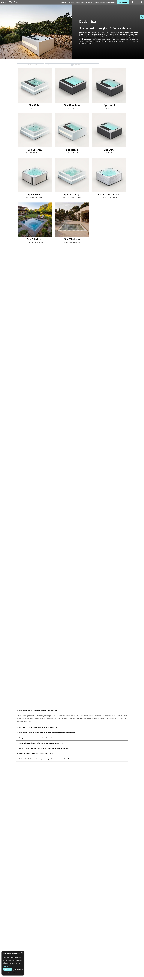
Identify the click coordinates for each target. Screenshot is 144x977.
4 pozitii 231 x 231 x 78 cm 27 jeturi (34, 108)
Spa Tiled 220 (34, 239)
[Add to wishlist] (50, 71)
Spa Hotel (109, 105)
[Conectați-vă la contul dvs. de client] (141, 2)
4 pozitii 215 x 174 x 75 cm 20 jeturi (72, 152)
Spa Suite (109, 149)
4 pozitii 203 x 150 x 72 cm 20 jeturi (109, 108)
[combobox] (22, 953)
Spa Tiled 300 (72, 239)
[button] (12, 973)
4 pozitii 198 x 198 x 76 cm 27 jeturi (72, 108)
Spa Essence (35, 194)
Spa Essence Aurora (109, 194)
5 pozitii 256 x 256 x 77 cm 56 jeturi (35, 152)
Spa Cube (34, 105)
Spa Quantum (72, 105)
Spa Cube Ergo (72, 194)
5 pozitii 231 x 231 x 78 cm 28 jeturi (72, 197)
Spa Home (72, 149)
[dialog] (13, 963)
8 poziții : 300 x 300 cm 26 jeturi (72, 242)
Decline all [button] (18, 969)
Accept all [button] (7, 969)
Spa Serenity (35, 149)
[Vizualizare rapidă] (50, 74)
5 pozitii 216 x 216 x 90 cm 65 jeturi (34, 197)
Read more (5, 966)
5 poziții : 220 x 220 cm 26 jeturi (35, 242)
